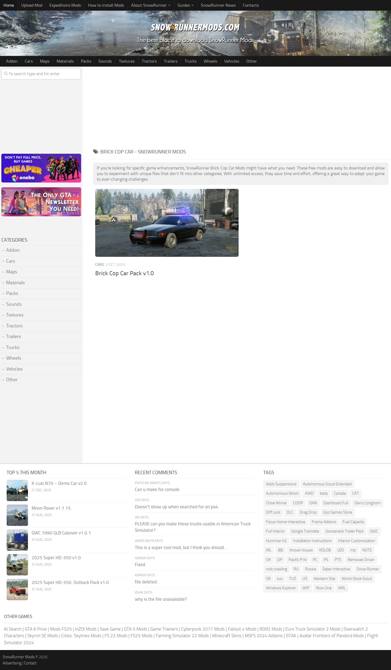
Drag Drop (308, 512)
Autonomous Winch (282, 493)
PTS (338, 559)
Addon (12, 61)
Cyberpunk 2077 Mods (203, 629)
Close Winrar (276, 503)
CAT (355, 493)
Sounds (105, 61)
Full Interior (275, 531)
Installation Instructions (312, 540)
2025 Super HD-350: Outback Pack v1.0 (70, 582)
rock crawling (276, 569)
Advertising (12, 663)
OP (279, 559)
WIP (305, 588)
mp (353, 550)
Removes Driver (361, 559)
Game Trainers (164, 629)
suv (280, 578)
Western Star (324, 578)
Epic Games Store (337, 512)
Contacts (251, 5)
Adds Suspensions (281, 484)
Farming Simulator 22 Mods (182, 635)
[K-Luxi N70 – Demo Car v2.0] (17, 490)
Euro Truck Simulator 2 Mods (312, 629)
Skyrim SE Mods (42, 635)
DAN (313, 503)
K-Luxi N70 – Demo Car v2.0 (59, 483)
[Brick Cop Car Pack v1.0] (166, 223)
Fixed (140, 564)
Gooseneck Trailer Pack (345, 531)
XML (342, 588)
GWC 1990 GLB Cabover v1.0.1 (61, 532)
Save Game (110, 629)
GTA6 (291, 635)
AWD (309, 493)
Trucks (191, 61)
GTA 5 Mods (135, 629)
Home (8, 5)
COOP (298, 503)
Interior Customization (356, 540)
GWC (374, 531)
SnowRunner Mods (19, 657)
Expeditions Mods (65, 5)
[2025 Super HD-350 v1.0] (17, 564)
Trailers (170, 61)
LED (340, 550)
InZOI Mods (86, 629)
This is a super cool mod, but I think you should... (181, 547)
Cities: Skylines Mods (81, 635)
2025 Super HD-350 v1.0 (56, 557)
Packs (86, 61)
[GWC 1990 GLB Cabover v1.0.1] (17, 540)
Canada (340, 493)
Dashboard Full (335, 503)
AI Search (13, 629)
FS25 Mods (141, 635)
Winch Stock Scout (357, 578)
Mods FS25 (61, 629)
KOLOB (325, 550)
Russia (310, 569)
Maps (44, 61)
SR (268, 578)
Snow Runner (368, 569)
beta (323, 493)
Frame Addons (324, 521)
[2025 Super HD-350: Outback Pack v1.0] (17, 589)
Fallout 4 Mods (242, 629)
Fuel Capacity (353, 521)
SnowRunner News (218, 5)
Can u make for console (157, 489)
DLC (290, 512)
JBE (280, 550)
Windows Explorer (281, 588)
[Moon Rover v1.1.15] (17, 515)
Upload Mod (31, 5)
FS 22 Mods (116, 635)
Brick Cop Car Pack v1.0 (124, 273)
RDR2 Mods (271, 629)
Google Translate (305, 531)
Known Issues (301, 550)
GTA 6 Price (36, 629)
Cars (29, 61)
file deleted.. (147, 581)
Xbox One (324, 588)
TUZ (292, 578)
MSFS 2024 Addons (264, 635)
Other (251, 61)
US (304, 578)
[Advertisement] (240, 106)
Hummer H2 (276, 540)
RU (296, 569)
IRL (268, 550)
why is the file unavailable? (161, 599)
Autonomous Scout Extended (327, 484)
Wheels (210, 61)
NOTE (367, 550)
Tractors (149, 61)
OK (268, 559)
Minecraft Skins (227, 635)
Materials (65, 61)
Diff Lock (273, 512)
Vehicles (231, 61)
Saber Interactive (336, 569)
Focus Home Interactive (285, 521)
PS (326, 559)
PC (315, 559)
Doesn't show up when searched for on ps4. (177, 506)
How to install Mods (106, 5)
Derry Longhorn (368, 503)
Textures (127, 61)
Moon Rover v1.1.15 (51, 508)
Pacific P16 (297, 559)
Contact (30, 663)
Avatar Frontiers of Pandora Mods (332, 635)
